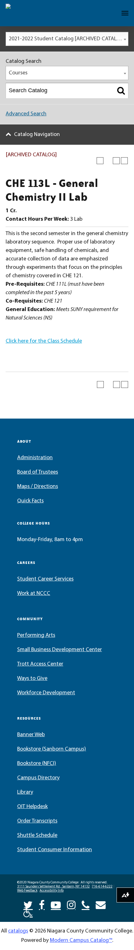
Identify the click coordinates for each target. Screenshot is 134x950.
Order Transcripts (37, 821)
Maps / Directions (37, 487)
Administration (35, 458)
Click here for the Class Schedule (44, 341)
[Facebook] (42, 904)
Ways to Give (32, 678)
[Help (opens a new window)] (124, 160)
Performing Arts (36, 635)
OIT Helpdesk (32, 807)
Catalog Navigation (37, 135)
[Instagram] (71, 904)
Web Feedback (27, 890)
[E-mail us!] (101, 904)
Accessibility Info (52, 890)
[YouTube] (56, 904)
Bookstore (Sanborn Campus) (51, 749)
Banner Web (31, 735)
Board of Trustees (37, 472)
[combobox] (67, 39)
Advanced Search (26, 114)
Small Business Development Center (59, 650)
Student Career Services (45, 579)
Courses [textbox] (18, 73)
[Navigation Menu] (125, 13)
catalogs (18, 931)
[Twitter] (28, 904)
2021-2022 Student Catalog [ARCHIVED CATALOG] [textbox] (67, 39)
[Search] (121, 90)
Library (25, 792)
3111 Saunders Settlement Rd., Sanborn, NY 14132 (53, 886)
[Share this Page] (108, 160)
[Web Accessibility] (28, 912)
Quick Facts (30, 501)
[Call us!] (85, 904)
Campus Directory (38, 778)
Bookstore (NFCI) (36, 764)
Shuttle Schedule (37, 835)
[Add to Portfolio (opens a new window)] (100, 160)
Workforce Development (46, 693)
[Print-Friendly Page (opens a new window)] (116, 160)
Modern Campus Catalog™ (81, 940)
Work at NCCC (33, 593)
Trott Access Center (40, 664)
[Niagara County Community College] (23, 13)
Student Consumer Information (54, 850)
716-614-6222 (102, 886)
